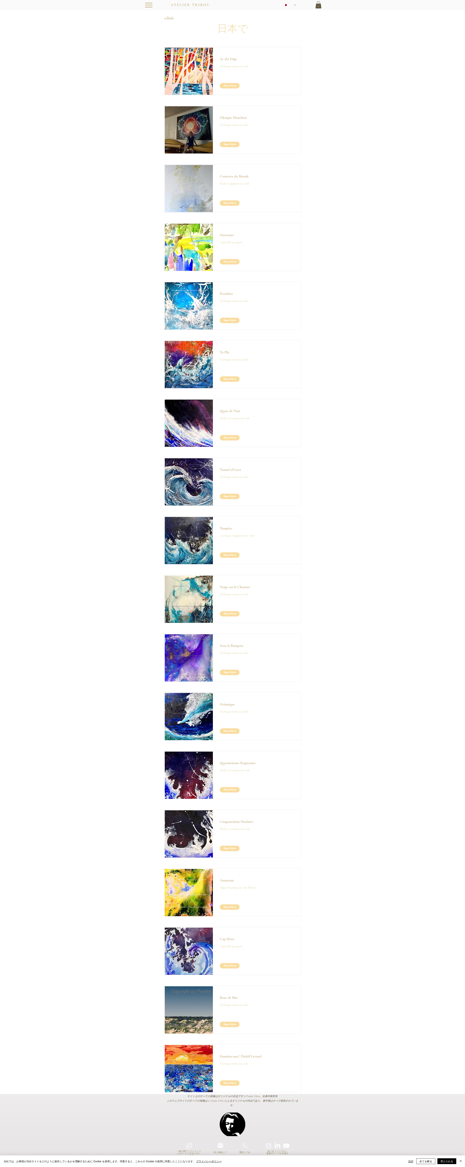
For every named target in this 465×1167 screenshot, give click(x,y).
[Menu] (148, 5)
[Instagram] (268, 1145)
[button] (318, 5)
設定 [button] (410, 1161)
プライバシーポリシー (209, 1161)
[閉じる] (460, 1161)
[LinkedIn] (277, 1145)
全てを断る (425, 1161)
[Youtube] (286, 1145)
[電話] (244, 1145)
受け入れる (446, 1161)
